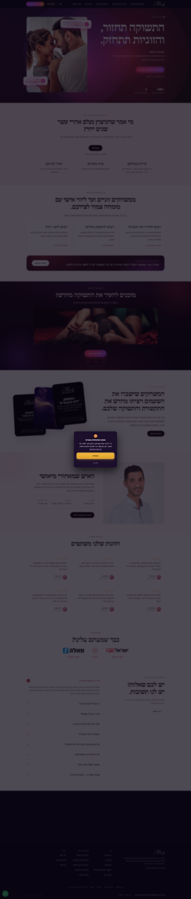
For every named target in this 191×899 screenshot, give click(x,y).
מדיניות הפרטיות (95, 449)
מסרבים (95, 463)
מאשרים (95, 456)
